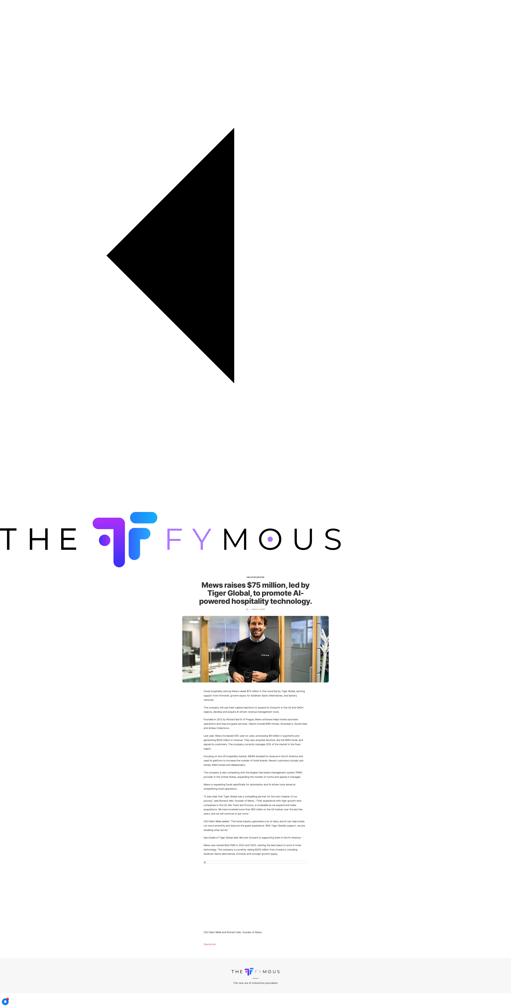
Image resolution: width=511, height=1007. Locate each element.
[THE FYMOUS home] (170, 566)
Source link (210, 944)
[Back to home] (255, 510)
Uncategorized (255, 577)
